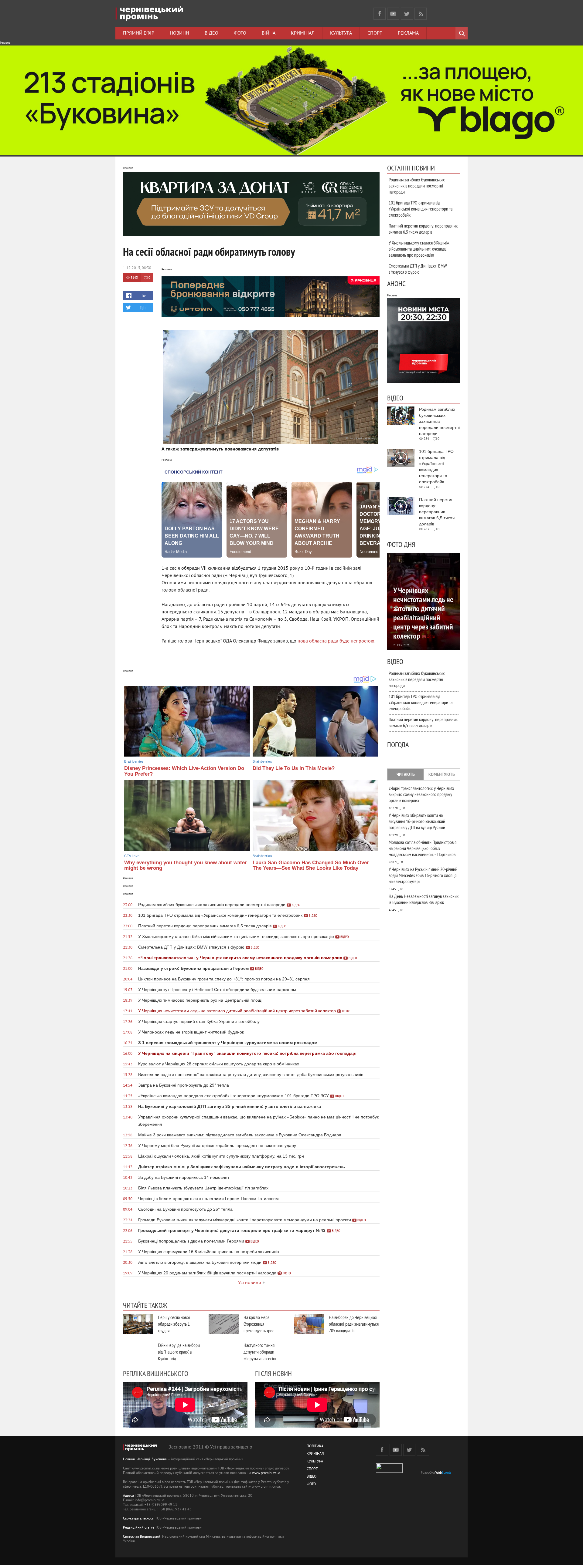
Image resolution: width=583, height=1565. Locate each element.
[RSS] (420, 14)
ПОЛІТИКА (315, 1446)
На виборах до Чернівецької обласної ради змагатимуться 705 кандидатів (354, 1324)
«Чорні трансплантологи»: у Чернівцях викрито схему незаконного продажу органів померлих (421, 794)
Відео (211, 33)
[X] (407, 14)
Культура (341, 33)
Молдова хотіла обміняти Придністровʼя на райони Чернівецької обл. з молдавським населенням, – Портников (422, 848)
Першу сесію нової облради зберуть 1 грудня (174, 1324)
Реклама (408, 33)
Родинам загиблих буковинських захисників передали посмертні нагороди (417, 186)
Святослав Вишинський (141, 1537)
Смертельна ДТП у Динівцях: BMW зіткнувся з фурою (418, 269)
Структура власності (138, 1518)
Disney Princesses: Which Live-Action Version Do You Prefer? (184, 771)
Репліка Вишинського (155, 1373)
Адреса (128, 1496)
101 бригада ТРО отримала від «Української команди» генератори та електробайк (420, 209)
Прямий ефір (138, 33)
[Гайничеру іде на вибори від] (138, 1352)
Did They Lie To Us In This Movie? (294, 768)
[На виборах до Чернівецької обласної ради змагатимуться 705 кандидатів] (309, 1324)
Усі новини (249, 1283)
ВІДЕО (311, 1477)
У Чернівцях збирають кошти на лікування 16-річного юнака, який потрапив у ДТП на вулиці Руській (417, 821)
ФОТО (311, 1484)
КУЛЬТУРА (315, 1461)
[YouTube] (393, 14)
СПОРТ (312, 1469)
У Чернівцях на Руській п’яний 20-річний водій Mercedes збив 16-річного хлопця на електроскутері (423, 875)
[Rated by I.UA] (389, 1471)
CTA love (132, 856)
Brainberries (134, 761)
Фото (240, 33)
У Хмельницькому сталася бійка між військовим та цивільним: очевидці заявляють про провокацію (419, 249)
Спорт (374, 33)
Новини (179, 33)
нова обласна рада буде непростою (336, 641)
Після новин (273, 1373)
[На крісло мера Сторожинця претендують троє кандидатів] (224, 1324)
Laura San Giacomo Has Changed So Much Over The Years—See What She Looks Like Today (311, 865)
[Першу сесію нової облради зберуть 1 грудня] (138, 1324)
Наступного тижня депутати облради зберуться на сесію (260, 1351)
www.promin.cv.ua (266, 1473)
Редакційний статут (138, 1528)
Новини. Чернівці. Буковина (145, 1459)
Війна (268, 33)
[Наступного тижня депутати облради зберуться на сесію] (224, 1352)
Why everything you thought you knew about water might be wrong (185, 865)
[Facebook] (379, 14)
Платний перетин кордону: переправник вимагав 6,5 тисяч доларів (423, 229)
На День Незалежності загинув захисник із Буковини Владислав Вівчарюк (424, 899)
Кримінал (303, 33)
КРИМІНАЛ (315, 1454)
